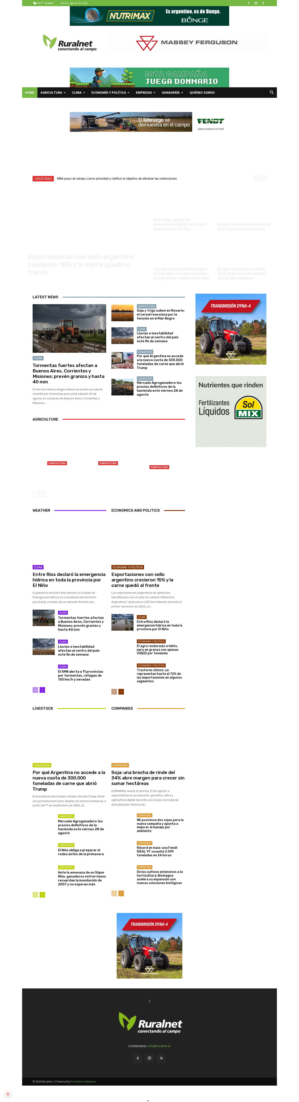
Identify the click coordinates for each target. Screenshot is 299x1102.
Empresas (144, 92)
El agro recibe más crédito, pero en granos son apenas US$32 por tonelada (158, 649)
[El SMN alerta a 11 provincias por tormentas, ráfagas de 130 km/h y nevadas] (44, 671)
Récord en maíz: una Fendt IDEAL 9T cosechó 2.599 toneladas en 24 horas (157, 851)
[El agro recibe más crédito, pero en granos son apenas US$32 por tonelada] (245, 259)
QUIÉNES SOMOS (202, 92)
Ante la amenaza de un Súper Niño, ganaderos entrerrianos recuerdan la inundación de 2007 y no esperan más (82, 878)
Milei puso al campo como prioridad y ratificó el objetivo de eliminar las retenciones (117, 179)
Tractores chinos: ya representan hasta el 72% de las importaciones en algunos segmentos (159, 675)
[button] (271, 93)
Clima (77, 92)
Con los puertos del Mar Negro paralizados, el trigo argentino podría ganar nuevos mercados (57, 475)
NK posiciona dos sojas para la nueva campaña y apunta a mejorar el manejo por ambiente (160, 825)
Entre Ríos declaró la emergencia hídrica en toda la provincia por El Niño (69, 580)
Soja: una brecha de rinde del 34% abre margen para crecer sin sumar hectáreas (148, 778)
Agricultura (51, 92)
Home (29, 92)
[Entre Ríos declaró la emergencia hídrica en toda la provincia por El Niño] (181, 210)
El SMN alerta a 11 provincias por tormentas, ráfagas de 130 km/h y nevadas (80, 675)
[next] (263, 178)
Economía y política (108, 92)
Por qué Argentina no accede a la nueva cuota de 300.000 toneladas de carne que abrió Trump (160, 362)
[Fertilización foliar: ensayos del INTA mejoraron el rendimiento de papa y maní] (160, 456)
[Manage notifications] (7, 1094)
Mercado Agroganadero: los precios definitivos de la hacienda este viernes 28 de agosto (160, 389)
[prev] (256, 178)
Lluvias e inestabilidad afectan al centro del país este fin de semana (158, 337)
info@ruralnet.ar (159, 1046)
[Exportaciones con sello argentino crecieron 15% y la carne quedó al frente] (85, 234)
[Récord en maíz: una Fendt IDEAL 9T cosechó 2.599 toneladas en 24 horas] (122, 848)
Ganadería (171, 92)
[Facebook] (248, 3)
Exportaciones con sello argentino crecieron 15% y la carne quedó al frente (142, 580)
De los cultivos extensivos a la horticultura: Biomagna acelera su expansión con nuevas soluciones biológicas (160, 877)
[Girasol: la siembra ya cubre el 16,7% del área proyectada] (245, 210)
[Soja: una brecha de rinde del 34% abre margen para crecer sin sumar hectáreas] (148, 738)
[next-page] (42, 494)
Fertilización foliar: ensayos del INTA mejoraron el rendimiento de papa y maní (160, 477)
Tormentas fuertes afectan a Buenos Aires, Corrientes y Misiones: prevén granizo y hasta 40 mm (68, 374)
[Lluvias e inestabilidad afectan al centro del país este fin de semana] (122, 335)
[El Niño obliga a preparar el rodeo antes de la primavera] (44, 850)
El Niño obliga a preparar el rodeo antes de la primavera (81, 852)
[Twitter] (263, 3)
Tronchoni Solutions (83, 1081)
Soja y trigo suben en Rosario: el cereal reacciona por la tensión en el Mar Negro (161, 314)
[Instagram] (256, 3)
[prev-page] (35, 494)
